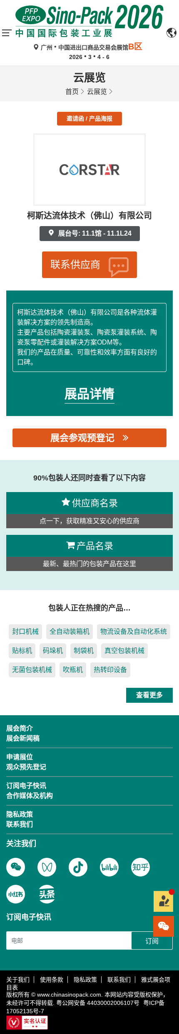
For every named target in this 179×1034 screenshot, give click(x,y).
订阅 (152, 941)
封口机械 (25, 631)
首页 (72, 91)
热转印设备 (110, 669)
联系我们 (119, 979)
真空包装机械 (124, 650)
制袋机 (84, 650)
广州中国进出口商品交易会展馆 (90, 47)
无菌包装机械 (32, 669)
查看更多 (149, 695)
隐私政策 (85, 979)
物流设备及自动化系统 (133, 631)
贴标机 (22, 650)
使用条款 (51, 979)
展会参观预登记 (82, 438)
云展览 (97, 91)
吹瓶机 (73, 669)
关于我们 (18, 979)
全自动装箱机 (70, 631)
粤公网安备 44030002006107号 (97, 1003)
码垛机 (53, 650)
